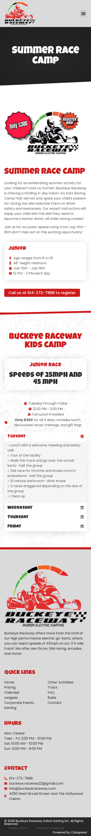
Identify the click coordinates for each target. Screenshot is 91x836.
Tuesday (16, 436)
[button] (83, 13)
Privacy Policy (18, 828)
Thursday (17, 517)
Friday (14, 527)
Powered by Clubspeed (70, 832)
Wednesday (19, 508)
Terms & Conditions (50, 828)
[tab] (45, 436)
